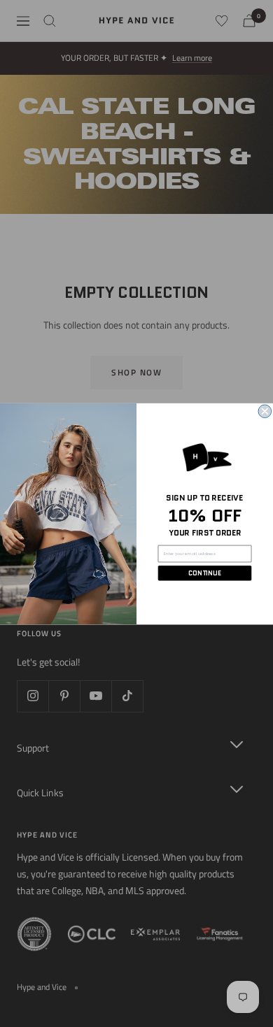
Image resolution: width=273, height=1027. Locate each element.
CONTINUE (204, 572)
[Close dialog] (265, 411)
